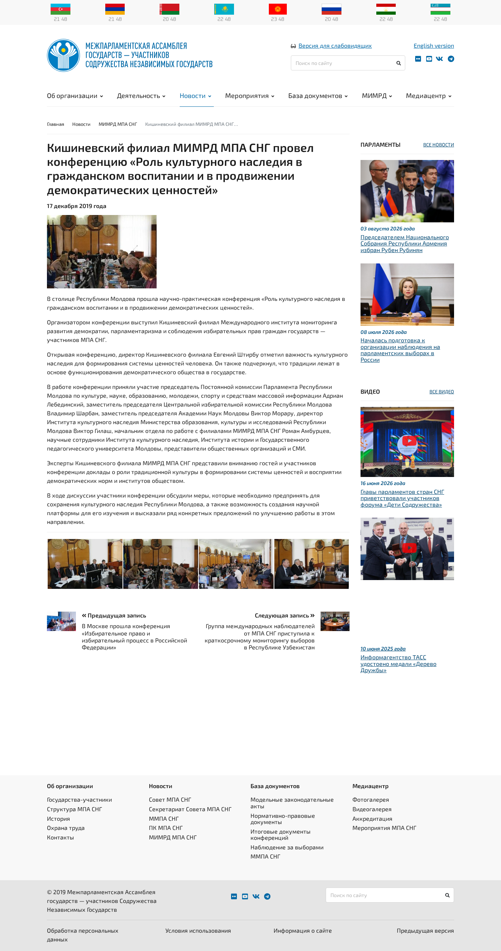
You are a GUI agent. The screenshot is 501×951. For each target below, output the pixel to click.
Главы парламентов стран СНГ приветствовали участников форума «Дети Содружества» (402, 498)
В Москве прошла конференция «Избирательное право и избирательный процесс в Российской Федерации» (134, 636)
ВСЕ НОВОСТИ (438, 144)
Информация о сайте (303, 930)
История (58, 818)
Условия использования (198, 930)
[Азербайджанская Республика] (60, 8)
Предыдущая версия (425, 930)
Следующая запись (282, 615)
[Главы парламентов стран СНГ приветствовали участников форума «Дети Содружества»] (407, 440)
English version (434, 45)
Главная (55, 124)
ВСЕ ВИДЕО (441, 391)
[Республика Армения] (115, 8)
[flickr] (418, 58)
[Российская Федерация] (331, 8)
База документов (315, 95)
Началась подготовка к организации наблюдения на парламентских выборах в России (400, 349)
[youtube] (429, 58)
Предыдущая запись (116, 615)
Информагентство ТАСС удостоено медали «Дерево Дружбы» (398, 663)
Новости (193, 95)
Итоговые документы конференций (281, 834)
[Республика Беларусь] (169, 8)
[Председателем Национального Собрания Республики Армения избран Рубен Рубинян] (407, 190)
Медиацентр (426, 95)
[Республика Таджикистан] (386, 8)
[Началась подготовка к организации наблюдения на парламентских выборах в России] (407, 293)
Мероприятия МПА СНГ (384, 827)
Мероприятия (247, 95)
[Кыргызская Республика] (278, 8)
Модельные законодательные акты (292, 802)
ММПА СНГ (164, 818)
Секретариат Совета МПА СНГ (190, 808)
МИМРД (374, 95)
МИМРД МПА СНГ (118, 124)
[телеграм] (451, 58)
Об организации (72, 95)
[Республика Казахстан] (224, 8)
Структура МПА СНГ (74, 808)
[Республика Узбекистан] (440, 8)
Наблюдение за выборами (287, 846)
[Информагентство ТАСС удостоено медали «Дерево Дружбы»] (407, 547)
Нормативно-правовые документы (283, 819)
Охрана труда (66, 827)
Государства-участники (79, 799)
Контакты (60, 837)
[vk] (439, 58)
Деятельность (138, 95)
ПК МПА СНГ (166, 827)
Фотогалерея (370, 799)
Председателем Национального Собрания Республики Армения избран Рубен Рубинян (405, 243)
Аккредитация (372, 818)
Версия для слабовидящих (335, 45)
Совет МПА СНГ (170, 799)
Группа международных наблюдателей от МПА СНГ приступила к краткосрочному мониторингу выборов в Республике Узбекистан (260, 636)
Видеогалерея (372, 808)
